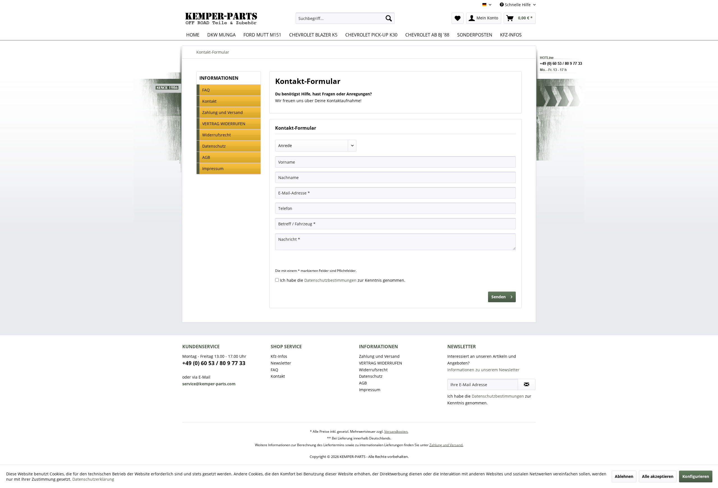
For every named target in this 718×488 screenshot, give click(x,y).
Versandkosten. (396, 431)
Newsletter (281, 363)
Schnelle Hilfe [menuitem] (518, 4)
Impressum (213, 168)
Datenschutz (214, 146)
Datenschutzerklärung (93, 479)
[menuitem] (345, 18)
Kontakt (209, 101)
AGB (206, 157)
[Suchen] (389, 18)
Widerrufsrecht (216, 135)
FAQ (206, 90)
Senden (498, 296)
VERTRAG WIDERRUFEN (223, 123)
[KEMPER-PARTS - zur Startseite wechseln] (223, 20)
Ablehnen (624, 476)
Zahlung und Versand (222, 112)
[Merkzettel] (458, 18)
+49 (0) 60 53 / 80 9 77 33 (213, 363)
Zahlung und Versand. (446, 445)
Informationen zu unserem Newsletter (483, 369)
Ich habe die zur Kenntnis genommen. (342, 280)
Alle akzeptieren (657, 476)
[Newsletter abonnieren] (526, 384)
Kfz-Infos (279, 356)
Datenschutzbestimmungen (330, 280)
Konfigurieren (695, 476)
